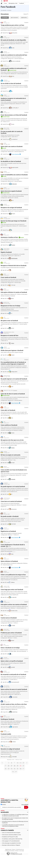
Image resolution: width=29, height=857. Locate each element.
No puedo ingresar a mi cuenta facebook (13, 486)
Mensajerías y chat (13, 3)
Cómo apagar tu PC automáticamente (11, 841)
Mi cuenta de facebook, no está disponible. (13, 40)
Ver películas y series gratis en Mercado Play (12, 838)
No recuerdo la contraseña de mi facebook (13, 674)
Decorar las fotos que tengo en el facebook (13, 221)
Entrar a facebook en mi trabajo (10, 647)
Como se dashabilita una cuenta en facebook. (14, 174)
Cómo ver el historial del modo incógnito (11, 832)
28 (11, 762)
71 (14, 762)
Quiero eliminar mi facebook (9, 561)
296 (14, 768)
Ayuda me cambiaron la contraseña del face (14, 55)
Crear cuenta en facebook (8, 277)
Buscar (25, 14)
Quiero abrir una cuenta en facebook (12, 146)
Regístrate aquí (8, 849)
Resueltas (25, 17)
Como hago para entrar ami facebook (12, 589)
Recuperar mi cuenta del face (9, 335)
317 (16, 771)
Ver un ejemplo (24, 804)
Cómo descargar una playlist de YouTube (11, 843)
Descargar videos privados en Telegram (11, 845)
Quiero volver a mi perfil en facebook (12, 661)
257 (23, 762)
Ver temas (9, 10)
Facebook (21, 3)
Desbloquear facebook (7, 719)
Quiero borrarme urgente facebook (11, 191)
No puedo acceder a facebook (10, 516)
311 (23, 768)
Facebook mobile (6, 734)
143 (17, 762)
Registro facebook (6, 252)
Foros (5, 3)
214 (20, 762)
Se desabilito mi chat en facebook (11, 161)
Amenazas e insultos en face (9, 237)
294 (11, 768)
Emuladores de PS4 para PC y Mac (10, 836)
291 (23, 765)
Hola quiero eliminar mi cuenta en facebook (14, 292)
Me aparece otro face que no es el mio (12, 440)
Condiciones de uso (20, 849)
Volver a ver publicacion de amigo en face (13, 574)
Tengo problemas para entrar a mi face (12, 25)
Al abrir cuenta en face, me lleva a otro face (14, 704)
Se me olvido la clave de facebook (11, 83)
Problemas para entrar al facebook (11, 633)
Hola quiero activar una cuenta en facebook (14, 604)
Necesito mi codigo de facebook (10, 749)
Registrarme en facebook (8, 531)
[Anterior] (2, 763)
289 (17, 765)
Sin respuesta (15, 17)
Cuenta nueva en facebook (9, 618)
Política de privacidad (9, 850)
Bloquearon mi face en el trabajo (10, 305)
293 (8, 768)
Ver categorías (4, 10)
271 (5, 765)
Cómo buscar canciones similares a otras (11, 834)
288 (14, 765)
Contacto (17, 850)
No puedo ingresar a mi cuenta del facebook (14, 379)
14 (8, 762)
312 (13, 771)
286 (8, 765)
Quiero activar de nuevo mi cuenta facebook (14, 689)
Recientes (5, 17)
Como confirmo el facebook (9, 425)
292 (5, 768)
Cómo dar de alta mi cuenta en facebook (13, 394)
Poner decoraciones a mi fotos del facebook (14, 115)
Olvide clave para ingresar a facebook (12, 350)
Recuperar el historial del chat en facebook (13, 265)
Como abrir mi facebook (8, 410)
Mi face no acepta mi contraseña (10, 455)
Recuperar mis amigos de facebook (11, 207)
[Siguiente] (27, 763)
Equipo (13, 849)
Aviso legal (21, 850)
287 (11, 765)
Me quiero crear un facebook (9, 320)
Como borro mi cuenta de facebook (11, 501)
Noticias (4, 804)
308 (20, 768)
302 (17, 768)
